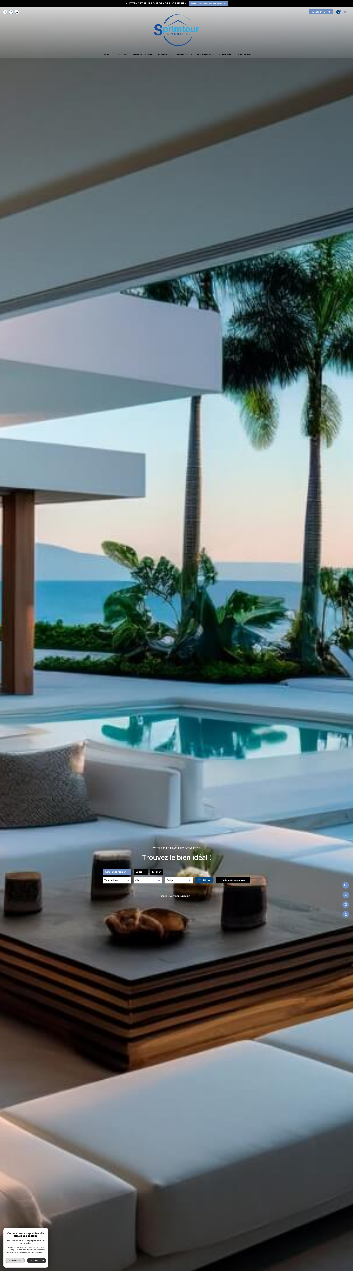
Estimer (156, 871)
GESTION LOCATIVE (142, 55)
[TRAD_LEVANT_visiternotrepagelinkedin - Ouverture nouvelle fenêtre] (17, 12)
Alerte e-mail (244, 55)
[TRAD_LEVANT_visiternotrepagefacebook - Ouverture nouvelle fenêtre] (5, 12)
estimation (183, 55)
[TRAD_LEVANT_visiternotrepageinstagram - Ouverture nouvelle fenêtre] (11, 12)
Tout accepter (36, 1260)
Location (122, 55)
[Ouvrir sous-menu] (171, 54)
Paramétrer (15, 1260)
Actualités (225, 55)
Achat (107, 55)
